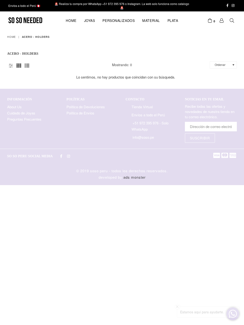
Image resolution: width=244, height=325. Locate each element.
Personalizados (118, 20)
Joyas (89, 20)
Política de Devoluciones (85, 106)
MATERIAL (151, 20)
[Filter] (10, 64)
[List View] (26, 64)
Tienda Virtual (142, 106)
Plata (173, 20)
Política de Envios (80, 112)
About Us (14, 106)
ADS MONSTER (134, 177)
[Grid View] (18, 64)
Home (71, 20)
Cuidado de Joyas (21, 112)
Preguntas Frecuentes (24, 119)
